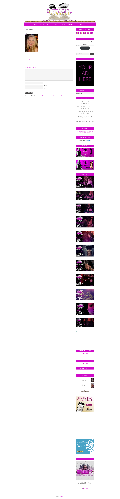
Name (44, 82)
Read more (85, 353)
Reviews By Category (52, 24)
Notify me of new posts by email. (33, 89)
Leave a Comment (40, 33)
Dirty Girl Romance (57, 9)
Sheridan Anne (84, 380)
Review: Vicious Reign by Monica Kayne (85, 112)
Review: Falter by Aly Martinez (85, 117)
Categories (62, 24)
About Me (41, 24)
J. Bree (84, 385)
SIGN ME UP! (85, 48)
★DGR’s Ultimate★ (82, 24)
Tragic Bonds (83, 384)
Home (35, 24)
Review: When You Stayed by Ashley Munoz (85, 102)
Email (44, 85)
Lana (34, 33)
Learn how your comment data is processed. (52, 95)
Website (45, 88)
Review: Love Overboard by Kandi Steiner (85, 122)
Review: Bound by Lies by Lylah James (85, 107)
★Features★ (71, 24)
